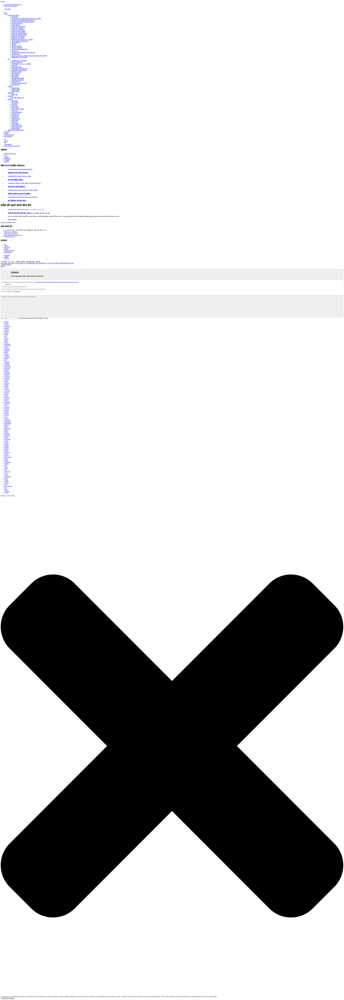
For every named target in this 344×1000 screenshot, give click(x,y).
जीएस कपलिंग (15, 102)
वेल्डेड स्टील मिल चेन (16, 67)
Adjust (12, 998)
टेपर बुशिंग (10, 96)
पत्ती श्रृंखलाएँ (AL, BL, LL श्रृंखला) (21, 64)
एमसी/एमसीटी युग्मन (16, 125)
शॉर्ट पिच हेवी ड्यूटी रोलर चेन (66, 263)
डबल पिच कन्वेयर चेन (16, 23)
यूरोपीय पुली (11, 93)
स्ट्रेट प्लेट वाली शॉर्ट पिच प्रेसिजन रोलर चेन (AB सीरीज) (26, 18)
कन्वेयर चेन (14, 65)
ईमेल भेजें (3, 266)
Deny (8, 998)
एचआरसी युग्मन (15, 114)
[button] (172, 746)
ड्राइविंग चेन (14, 17)
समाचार (6, 133)
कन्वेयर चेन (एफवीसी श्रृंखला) (19, 35)
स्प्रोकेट (10, 86)
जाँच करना (10, 219)
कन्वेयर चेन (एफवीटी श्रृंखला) (19, 33)
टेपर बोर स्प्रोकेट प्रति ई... (16, 180)
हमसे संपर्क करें (8, 136)
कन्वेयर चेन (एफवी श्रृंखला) (18, 31)
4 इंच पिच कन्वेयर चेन (20, 263)
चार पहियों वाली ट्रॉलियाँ (17, 78)
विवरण (15, 219)
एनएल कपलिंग (15, 107)
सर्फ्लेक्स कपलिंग (15, 119)
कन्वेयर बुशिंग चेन (15, 25)
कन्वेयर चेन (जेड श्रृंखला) (18, 36)
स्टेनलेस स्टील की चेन (13, 15)
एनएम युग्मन (14, 122)
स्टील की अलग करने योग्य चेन (19, 83)
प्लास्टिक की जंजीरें (16, 46)
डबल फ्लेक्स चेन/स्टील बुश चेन (19, 69)
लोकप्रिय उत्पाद (30, 261)
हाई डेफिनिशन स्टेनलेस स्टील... (17, 201)
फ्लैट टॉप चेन (14, 51)
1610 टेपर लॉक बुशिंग (52, 263)
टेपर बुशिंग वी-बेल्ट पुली (32, 263)
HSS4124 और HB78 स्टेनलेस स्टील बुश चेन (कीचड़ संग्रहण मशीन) (29, 56)
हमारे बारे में (7, 131)
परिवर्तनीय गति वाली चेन (17, 80)
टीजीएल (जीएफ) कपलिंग (17, 109)
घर (5, 12)
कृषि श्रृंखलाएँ (15, 77)
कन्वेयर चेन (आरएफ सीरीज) (18, 27)
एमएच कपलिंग (15, 123)
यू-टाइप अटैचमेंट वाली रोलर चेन (19, 41)
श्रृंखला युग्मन (15, 120)
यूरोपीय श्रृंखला (15, 88)
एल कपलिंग (14, 104)
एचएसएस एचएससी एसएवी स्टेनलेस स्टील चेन (23, 52)
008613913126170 (9, 236)
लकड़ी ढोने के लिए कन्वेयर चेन (19, 70)
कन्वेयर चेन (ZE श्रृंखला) (18, 38)
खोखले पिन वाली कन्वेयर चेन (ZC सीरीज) (22, 39)
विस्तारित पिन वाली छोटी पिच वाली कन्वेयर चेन (23, 20)
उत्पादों (6, 14)
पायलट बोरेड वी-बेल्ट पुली (7, 263)
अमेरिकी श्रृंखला (15, 90)
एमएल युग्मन (14, 106)
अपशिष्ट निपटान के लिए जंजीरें (19, 57)
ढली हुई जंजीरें (15, 75)
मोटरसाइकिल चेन (15, 81)
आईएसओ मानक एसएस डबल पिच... (18, 173)
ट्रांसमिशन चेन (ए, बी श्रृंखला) (19, 60)
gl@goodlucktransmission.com (13, 4)
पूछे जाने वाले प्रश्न (9, 135)
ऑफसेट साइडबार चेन (17, 62)
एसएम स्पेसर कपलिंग (16, 112)
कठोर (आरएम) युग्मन (16, 127)
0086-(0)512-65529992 (11, 233)
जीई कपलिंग (14, 101)
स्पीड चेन (13, 44)
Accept (3, 998)
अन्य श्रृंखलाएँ (7, 144)
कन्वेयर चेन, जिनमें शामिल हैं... (17, 187)
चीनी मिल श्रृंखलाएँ (16, 72)
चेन (9, 59)
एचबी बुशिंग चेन (15, 54)
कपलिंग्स (10, 99)
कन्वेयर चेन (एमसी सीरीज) (18, 30)
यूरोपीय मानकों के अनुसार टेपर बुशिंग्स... (20, 194)
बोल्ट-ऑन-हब (14, 117)
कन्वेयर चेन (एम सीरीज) (17, 28)
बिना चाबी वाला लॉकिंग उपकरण (16, 130)
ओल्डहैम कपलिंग (15, 128)
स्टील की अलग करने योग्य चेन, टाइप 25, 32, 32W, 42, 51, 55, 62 (29, 213)
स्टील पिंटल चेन (15, 85)
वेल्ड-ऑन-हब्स (15, 115)
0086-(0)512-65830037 (11, 6)
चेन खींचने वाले (42, 263)
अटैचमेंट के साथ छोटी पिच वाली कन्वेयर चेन (22, 22)
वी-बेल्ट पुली (14, 94)
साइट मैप (38, 261)
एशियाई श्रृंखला (15, 91)
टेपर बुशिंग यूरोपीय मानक (17, 98)
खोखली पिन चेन (15, 43)
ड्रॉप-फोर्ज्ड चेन (15, 73)
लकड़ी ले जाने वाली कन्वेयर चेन (19, 49)
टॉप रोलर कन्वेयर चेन (16, 48)
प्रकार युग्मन (14, 110)
